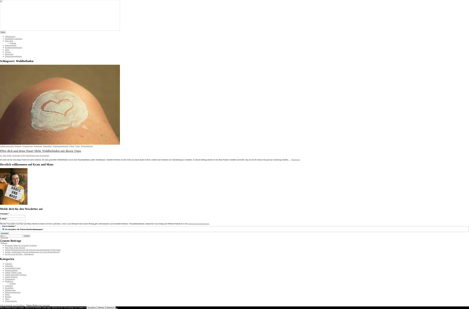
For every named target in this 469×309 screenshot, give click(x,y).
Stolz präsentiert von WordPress (12, 305)
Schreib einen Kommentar (39, 156)
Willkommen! (10, 37)
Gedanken (9, 286)
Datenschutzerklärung (13, 56)
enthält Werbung (11, 277)
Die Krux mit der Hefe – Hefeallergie (19, 254)
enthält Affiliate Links (13, 273)
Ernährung (38, 146)
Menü (3, 32)
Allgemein (9, 266)
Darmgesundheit (11, 270)
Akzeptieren (91, 308)
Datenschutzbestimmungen (198, 224)
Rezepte (8, 297)
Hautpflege (47, 146)
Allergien (8, 264)
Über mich (9, 41)
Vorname (4, 214)
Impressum (9, 54)
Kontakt (13, 43)
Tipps (7, 50)
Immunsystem (10, 290)
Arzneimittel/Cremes (13, 268)
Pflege (71, 146)
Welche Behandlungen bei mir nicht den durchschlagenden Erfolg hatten (33, 250)
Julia (27, 156)
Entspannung (28, 146)
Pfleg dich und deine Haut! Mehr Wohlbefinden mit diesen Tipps (40, 150)
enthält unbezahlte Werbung (10, 146)
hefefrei (13, 284)
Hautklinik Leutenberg (13, 39)
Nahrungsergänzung (60, 146)
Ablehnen (101, 308)
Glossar (8, 52)
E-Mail (3, 219)
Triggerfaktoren (87, 146)
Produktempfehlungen (13, 48)
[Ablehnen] (117, 308)
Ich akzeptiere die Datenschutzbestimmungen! (23, 229)
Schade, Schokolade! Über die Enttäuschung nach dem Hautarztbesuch (32, 252)
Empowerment (10, 45)
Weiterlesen (295, 160)
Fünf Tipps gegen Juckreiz (15, 248)
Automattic (46, 305)
